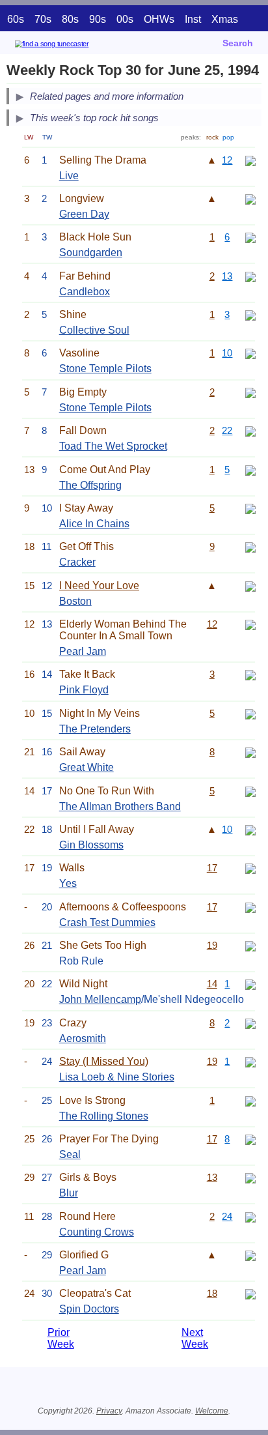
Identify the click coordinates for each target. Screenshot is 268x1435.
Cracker (77, 562)
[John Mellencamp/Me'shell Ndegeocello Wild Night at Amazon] (250, 983)
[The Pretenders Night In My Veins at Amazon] (250, 713)
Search (237, 43)
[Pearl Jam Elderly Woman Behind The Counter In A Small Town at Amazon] (250, 624)
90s (97, 19)
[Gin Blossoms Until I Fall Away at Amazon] (250, 829)
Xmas (224, 19)
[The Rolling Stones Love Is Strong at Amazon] (250, 1100)
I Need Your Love (99, 585)
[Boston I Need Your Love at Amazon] (250, 585)
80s (70, 19)
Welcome (211, 1410)
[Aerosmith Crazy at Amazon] (250, 1022)
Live (69, 175)
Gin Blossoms (91, 844)
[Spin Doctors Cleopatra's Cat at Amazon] (250, 1293)
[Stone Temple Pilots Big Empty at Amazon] (250, 392)
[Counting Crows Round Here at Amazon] (250, 1216)
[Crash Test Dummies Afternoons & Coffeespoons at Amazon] (250, 906)
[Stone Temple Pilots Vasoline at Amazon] (250, 352)
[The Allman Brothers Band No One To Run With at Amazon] (250, 790)
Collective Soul (94, 330)
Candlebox (84, 291)
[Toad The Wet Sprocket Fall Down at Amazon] (250, 430)
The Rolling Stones (103, 1116)
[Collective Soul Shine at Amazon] (250, 314)
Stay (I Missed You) (103, 1061)
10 (227, 352)
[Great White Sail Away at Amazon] (250, 751)
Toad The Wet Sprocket (113, 446)
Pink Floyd (84, 689)
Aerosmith (82, 1038)
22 (227, 430)
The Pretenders (95, 728)
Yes (68, 883)
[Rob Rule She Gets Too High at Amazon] (250, 945)
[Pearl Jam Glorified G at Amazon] (250, 1254)
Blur (68, 1192)
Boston (75, 601)
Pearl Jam (82, 651)
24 (227, 1216)
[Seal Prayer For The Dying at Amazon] (250, 1138)
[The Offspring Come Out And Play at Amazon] (250, 469)
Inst (193, 19)
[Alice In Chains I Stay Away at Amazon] (250, 508)
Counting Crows (96, 1232)
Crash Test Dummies (107, 922)
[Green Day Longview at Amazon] (250, 198)
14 (212, 983)
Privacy (109, 1410)
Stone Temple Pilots (105, 368)
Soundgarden (90, 252)
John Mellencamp (100, 999)
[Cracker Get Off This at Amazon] (250, 546)
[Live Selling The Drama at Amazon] (250, 160)
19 (212, 945)
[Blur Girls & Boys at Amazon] (250, 1177)
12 (227, 160)
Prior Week (60, 1338)
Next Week (194, 1338)
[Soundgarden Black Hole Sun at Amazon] (250, 236)
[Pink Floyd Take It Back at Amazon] (250, 674)
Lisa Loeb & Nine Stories (116, 1076)
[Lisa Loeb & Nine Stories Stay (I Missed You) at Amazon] (250, 1061)
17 (212, 867)
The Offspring (90, 485)
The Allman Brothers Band (120, 806)
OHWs (159, 19)
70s (42, 19)
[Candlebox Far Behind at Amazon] (250, 276)
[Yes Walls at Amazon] (250, 867)
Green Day (84, 214)
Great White (86, 767)
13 (227, 276)
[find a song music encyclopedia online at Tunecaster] (71, 45)
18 (212, 1293)
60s (15, 19)
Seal (70, 1154)
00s (124, 19)
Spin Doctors (89, 1308)
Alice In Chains (94, 523)
